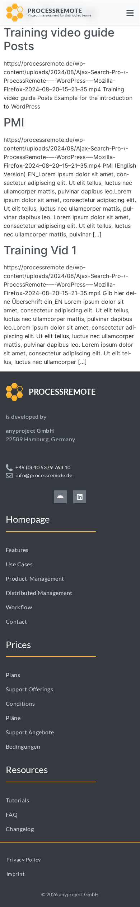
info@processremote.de (43, 475)
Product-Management (35, 578)
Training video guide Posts (59, 39)
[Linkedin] (79, 496)
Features (17, 549)
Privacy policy (23, 859)
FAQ (12, 814)
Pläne (13, 717)
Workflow (19, 607)
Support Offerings (29, 689)
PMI (14, 122)
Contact (16, 621)
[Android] (60, 496)
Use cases (19, 564)
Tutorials (17, 800)
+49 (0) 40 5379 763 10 (43, 467)
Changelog (20, 828)
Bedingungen (23, 746)
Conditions (20, 703)
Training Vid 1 (40, 250)
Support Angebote (30, 732)
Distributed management (39, 592)
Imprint (15, 874)
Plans (13, 674)
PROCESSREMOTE (55, 10)
